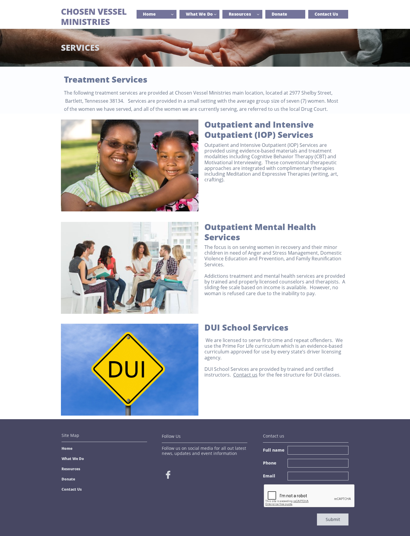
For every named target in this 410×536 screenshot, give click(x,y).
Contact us (245, 374)
